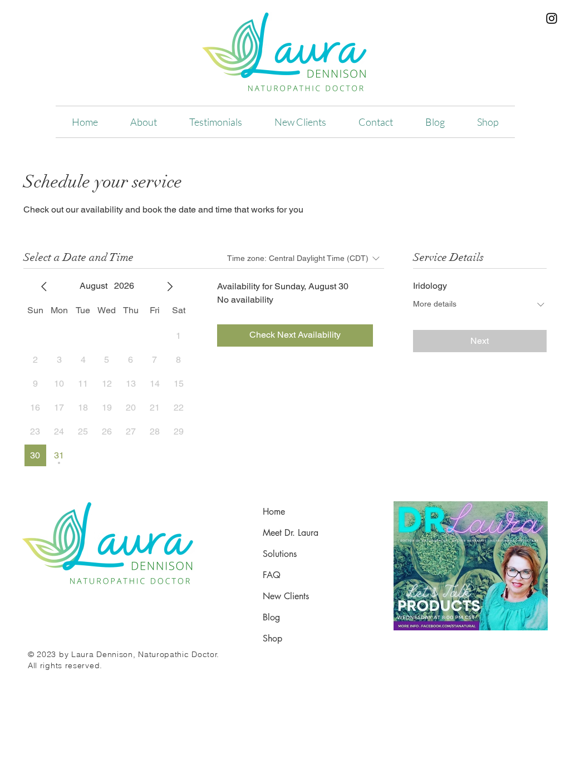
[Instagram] (551, 18)
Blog (271, 617)
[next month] (169, 286)
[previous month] (44, 286)
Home (274, 511)
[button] (143, 121)
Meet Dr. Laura (290, 533)
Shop (272, 638)
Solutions (280, 554)
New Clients (286, 596)
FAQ (272, 575)
